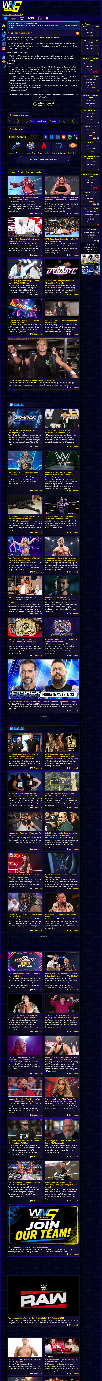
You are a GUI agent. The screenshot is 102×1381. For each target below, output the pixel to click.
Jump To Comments (16, 153)
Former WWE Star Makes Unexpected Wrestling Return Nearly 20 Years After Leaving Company (59, 474)
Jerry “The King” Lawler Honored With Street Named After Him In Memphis (59, 795)
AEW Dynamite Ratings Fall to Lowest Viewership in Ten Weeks (59, 282)
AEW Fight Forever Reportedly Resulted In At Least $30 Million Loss (61, 640)
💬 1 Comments (36, 294)
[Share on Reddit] (63, 137)
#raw (90, 69)
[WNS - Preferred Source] (43, 104)
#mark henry (42, 121)
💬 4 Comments (36, 532)
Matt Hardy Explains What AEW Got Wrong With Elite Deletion (61, 321)
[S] (20, 33)
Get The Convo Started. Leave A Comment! (43, 159)
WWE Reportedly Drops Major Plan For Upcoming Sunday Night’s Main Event (60, 755)
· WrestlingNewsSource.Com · (12, 14)
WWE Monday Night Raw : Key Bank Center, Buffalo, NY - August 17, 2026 (36, 1318)
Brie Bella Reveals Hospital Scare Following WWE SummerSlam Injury (24, 876)
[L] (24, 33)
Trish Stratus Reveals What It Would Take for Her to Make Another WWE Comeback (60, 1100)
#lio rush (53, 121)
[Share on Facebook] (57, 137)
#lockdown (91, 35)
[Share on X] (75, 137)
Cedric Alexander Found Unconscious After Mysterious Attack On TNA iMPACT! (24, 517)
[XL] (26, 33)
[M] (22, 33)
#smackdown (91, 87)
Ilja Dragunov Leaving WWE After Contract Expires (61, 915)
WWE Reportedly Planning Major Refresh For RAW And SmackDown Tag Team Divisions (23, 642)
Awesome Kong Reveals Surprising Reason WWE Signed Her (25, 915)
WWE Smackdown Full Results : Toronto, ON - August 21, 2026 (23, 432)
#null (90, 51)
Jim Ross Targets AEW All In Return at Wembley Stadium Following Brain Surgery (61, 1017)
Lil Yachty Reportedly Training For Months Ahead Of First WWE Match (24, 282)
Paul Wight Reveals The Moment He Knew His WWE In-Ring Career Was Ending (61, 1058)
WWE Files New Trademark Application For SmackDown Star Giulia (24, 473)
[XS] (16, 33)
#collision (91, 151)
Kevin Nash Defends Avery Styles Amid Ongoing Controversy (31, 380)
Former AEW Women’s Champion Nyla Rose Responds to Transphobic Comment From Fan (62, 199)
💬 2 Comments (73, 655)
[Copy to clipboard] (45, 137)
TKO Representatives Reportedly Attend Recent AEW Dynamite (23, 321)
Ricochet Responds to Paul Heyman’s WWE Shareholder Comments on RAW (25, 1100)
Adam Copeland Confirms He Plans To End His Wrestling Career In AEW (24, 1058)
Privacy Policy (91, 252)
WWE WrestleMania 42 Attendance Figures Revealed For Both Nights (24, 1184)
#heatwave (91, 119)
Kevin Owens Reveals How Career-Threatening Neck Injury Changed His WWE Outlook (61, 1185)
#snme (91, 167)
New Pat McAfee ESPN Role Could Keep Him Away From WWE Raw (23, 1142)
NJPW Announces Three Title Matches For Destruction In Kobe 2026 (61, 1361)
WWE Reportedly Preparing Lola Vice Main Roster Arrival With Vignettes (24, 559)
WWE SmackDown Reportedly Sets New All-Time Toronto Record (61, 240)
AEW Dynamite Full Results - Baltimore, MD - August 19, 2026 (24, 975)
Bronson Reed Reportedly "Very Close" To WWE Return (24, 834)
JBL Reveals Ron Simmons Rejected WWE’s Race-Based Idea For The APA (22, 795)
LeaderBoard (72, 153)
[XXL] (30, 33)
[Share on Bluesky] (51, 137)
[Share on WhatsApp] (69, 137)
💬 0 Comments (36, 213)
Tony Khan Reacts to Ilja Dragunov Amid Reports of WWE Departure (23, 198)
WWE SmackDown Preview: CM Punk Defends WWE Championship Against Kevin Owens (42, 702)
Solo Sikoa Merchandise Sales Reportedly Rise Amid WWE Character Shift (61, 834)
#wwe (32, 121)
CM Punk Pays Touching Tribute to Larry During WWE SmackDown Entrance (23, 240)
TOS (85, 252)
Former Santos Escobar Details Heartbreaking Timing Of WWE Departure (60, 599)
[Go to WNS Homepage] (12, 7)
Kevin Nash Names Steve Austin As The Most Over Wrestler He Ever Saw (23, 755)
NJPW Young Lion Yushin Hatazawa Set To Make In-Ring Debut (24, 1361)
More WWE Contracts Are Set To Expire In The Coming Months (61, 876)
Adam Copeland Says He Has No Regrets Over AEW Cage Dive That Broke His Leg (60, 559)
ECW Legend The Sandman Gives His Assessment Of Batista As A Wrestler (22, 1017)
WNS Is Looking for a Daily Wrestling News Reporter (28, 1247)
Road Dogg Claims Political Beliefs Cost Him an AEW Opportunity (60, 1142)
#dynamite (91, 135)
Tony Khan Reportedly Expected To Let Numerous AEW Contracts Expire (60, 432)
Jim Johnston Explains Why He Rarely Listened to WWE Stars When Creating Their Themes (25, 600)
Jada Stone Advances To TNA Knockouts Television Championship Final (60, 517)
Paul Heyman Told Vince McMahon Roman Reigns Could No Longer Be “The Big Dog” (61, 975)
